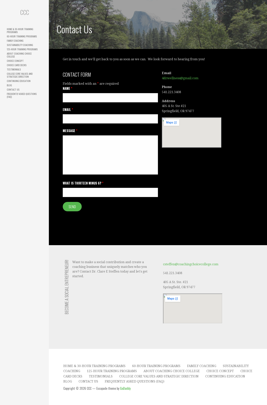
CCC (24, 12)
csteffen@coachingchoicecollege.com (190, 264)
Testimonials (14, 69)
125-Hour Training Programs (22, 49)
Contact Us (13, 89)
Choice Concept (15, 60)
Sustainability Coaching (20, 45)
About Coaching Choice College (19, 55)
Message (70, 130)
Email (68, 109)
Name (67, 88)
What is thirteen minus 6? (83, 183)
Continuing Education (18, 81)
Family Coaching (15, 40)
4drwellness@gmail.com (180, 78)
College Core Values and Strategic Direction (20, 75)
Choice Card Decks (17, 65)
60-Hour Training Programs (22, 36)
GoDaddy (125, 388)
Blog (9, 85)
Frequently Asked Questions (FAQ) (22, 95)
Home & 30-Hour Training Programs (20, 30)
